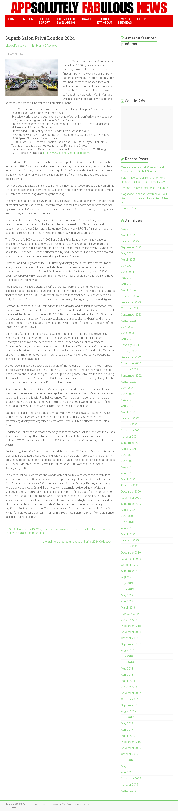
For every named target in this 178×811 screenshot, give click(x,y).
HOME (12, 19)
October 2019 (129, 564)
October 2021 (129, 436)
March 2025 (128, 259)
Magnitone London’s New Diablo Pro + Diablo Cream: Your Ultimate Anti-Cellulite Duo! (145, 198)
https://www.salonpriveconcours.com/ (66, 153)
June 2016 (127, 760)
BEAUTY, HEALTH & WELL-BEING (65, 20)
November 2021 (131, 430)
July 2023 (127, 326)
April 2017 (127, 729)
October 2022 (129, 369)
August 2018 (128, 650)
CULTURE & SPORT (44, 20)
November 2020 (131, 497)
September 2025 (131, 247)
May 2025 (127, 253)
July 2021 (127, 455)
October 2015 (129, 784)
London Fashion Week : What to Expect (145, 188)
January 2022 (129, 424)
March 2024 (128, 290)
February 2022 (130, 418)
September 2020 (131, 503)
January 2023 (129, 351)
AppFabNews (17, 45)
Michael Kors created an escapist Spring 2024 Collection (78, 541)
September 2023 (131, 314)
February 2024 (130, 296)
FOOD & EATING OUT (104, 20)
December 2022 (131, 357)
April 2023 (127, 339)
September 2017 (131, 705)
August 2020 (128, 510)
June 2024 (127, 271)
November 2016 (131, 748)
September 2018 (131, 644)
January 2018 (129, 687)
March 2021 (128, 479)
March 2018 (128, 680)
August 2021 (128, 448)
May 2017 (127, 723)
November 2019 (131, 558)
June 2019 (127, 589)
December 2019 (131, 552)
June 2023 (127, 333)
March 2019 (128, 607)
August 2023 (128, 320)
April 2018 (127, 674)
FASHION (27, 19)
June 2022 (127, 394)
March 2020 (128, 534)
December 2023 (131, 302)
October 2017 (129, 699)
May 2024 (127, 278)
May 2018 (127, 668)
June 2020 (127, 522)
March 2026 (128, 235)
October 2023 (129, 308)
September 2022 (131, 375)
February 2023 (130, 345)
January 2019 (129, 619)
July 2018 (127, 656)
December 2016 (131, 742)
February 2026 (130, 241)
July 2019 (127, 583)
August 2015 (128, 790)
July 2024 (127, 265)
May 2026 (127, 229)
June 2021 (127, 461)
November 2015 (131, 778)
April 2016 (127, 772)
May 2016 (127, 766)
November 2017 (131, 693)
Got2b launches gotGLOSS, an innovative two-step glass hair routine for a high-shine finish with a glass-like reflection (58, 531)
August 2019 (128, 577)
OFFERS (142, 19)
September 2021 (131, 442)
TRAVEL (86, 19)
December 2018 (131, 626)
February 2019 (130, 613)
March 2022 (128, 412)
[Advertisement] (147, 128)
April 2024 (127, 284)
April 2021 (127, 473)
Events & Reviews (46, 45)
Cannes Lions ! (129, 208)
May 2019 (127, 595)
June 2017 (127, 717)
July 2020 (127, 516)
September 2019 (131, 571)
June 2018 (127, 662)
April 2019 (127, 601)
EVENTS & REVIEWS (125, 20)
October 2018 (129, 638)
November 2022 (131, 363)
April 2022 (127, 406)
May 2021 (127, 467)
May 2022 (127, 400)
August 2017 (128, 711)
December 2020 (131, 491)
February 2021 (130, 485)
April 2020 (127, 528)
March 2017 (128, 735)
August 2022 (128, 381)
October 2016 (129, 754)
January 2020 (129, 546)
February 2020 (130, 540)
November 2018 (131, 632)
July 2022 (127, 387)
